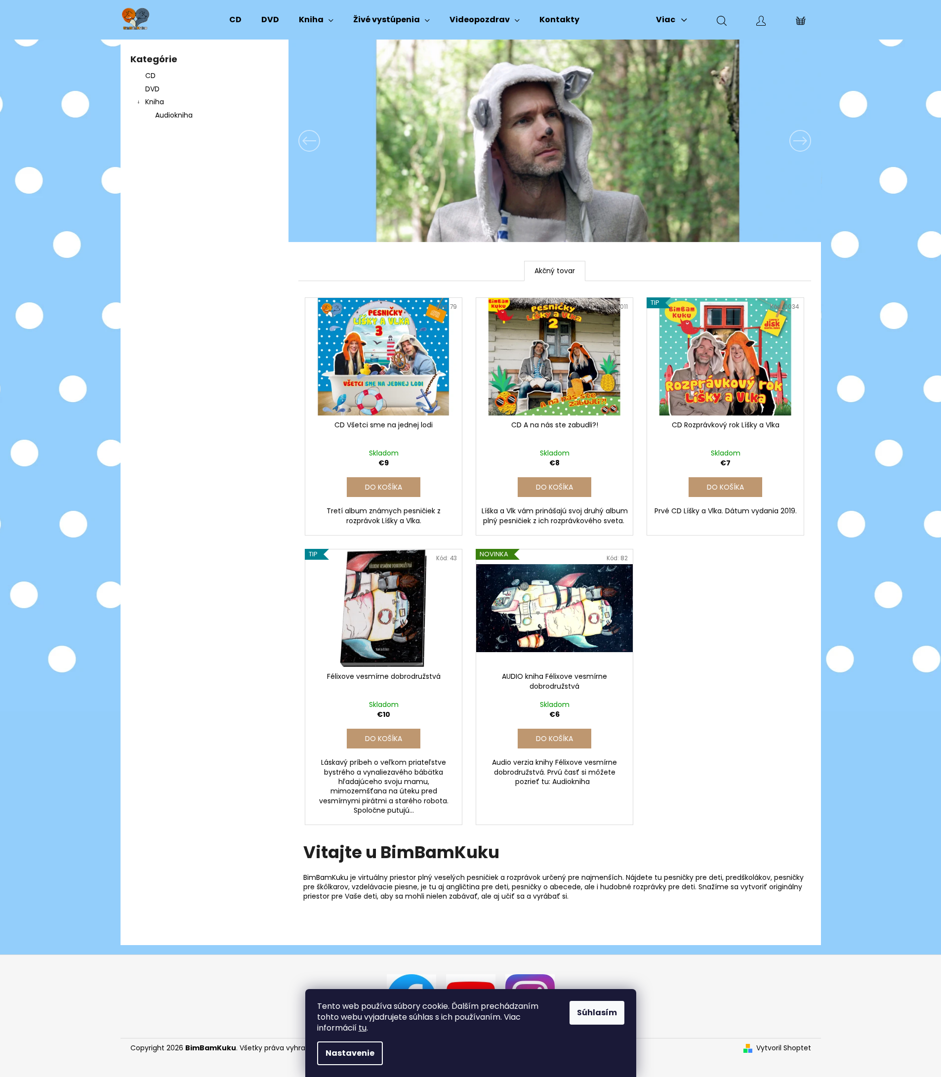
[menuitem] (235, 20)
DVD (152, 89)
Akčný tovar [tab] (554, 271)
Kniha (154, 102)
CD (150, 76)
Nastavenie (350, 1053)
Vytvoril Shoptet (783, 1048)
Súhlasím (597, 1012)
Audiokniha (174, 115)
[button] (328, 141)
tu (363, 1028)
